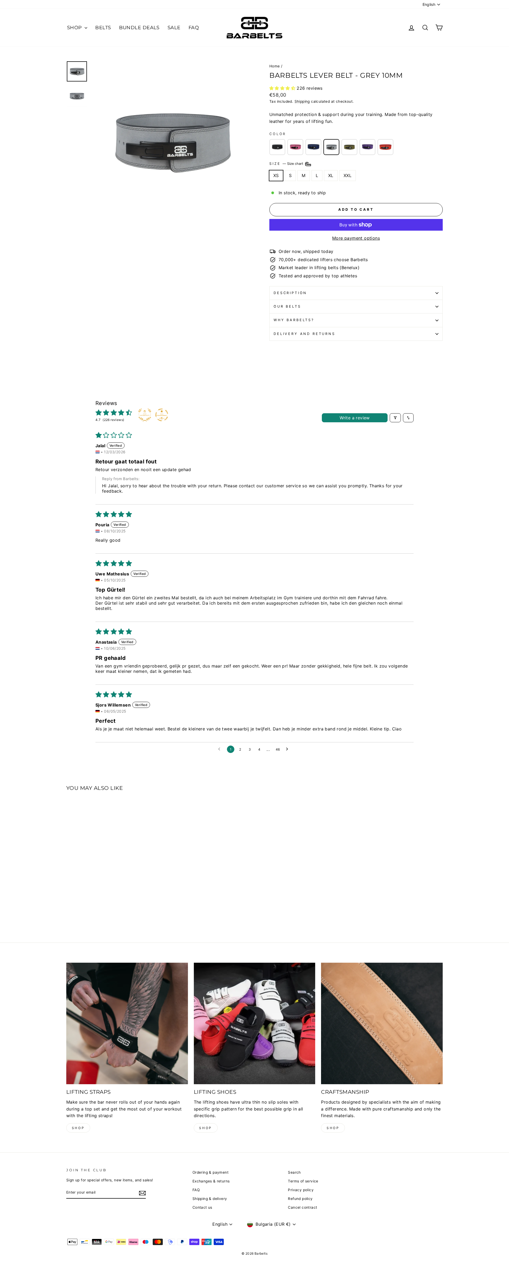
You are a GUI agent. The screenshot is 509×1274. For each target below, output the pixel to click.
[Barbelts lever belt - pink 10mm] (295, 147)
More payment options (356, 238)
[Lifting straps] (127, 1023)
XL (331, 175)
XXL (348, 175)
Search (294, 1172)
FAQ (193, 28)
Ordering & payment (210, 1172)
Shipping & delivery (209, 1198)
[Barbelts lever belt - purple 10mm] (367, 147)
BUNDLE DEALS (139, 28)
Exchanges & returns (211, 1181)
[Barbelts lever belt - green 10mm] (349, 147)
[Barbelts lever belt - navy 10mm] (313, 147)
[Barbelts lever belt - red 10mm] (385, 147)
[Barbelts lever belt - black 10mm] (277, 147)
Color (277, 134)
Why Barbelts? (294, 320)
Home (274, 66)
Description (290, 293)
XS (276, 175)
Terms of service (303, 1181)
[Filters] (395, 417)
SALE (174, 28)
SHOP (75, 28)
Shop (78, 1128)
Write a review (355, 417)
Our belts (287, 306)
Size (286, 164)
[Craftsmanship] (382, 1023)
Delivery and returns (304, 334)
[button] (283, 88)
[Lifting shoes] (254, 1023)
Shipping (302, 101)
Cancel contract (302, 1207)
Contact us (202, 1207)
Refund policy (300, 1198)
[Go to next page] (288, 749)
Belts (103, 28)
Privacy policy (301, 1190)
